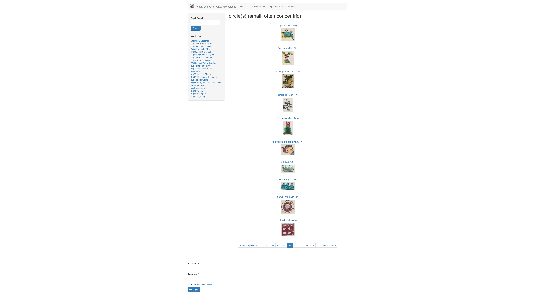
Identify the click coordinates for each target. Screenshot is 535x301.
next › (325, 245)
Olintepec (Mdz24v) (288, 118)
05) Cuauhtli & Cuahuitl (201, 51)
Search (196, 28)
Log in (195, 289)
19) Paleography (198, 93)
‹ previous (252, 245)
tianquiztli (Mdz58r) (287, 197)
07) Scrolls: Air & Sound (201, 57)
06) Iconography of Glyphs (202, 54)
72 (307, 245)
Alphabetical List (277, 6)
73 (313, 245)
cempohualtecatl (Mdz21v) (288, 141)
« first (242, 245)
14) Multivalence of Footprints (204, 77)
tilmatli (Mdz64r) (288, 220)
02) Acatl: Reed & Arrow (201, 43)
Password (193, 274)
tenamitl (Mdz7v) (288, 179)
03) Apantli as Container (201, 46)
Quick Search (197, 18)
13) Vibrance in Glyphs (201, 74)
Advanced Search (257, 6)
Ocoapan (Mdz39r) (287, 48)
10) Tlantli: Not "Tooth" (201, 65)
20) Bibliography (198, 96)
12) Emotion (196, 71)
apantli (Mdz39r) (288, 25)
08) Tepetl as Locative (200, 60)
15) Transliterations (199, 79)
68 (284, 245)
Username (193, 263)
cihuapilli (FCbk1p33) (288, 71)
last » (333, 245)
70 (295, 245)
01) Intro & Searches (200, 40)
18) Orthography (198, 90)
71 (301, 245)
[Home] (193, 6)
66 (273, 245)
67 (278, 245)
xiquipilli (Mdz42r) (288, 95)
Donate (291, 6)
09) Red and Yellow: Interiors (203, 63)
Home (243, 6)
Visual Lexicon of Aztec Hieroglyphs (216, 6)
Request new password (204, 284)
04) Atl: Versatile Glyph (201, 49)
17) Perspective (198, 88)
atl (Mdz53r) (288, 162)
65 (267, 245)
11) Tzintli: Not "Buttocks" (202, 68)
